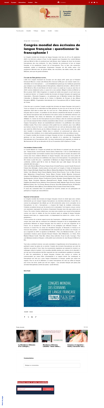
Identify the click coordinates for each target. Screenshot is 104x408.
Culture (56, 30)
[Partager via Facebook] (24, 317)
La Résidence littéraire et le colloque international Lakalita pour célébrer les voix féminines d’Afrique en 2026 (26, 345)
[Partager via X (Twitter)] (28, 317)
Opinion (43, 30)
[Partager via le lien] (35, 317)
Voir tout (86, 327)
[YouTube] (94, 2)
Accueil (76, 382)
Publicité (76, 396)
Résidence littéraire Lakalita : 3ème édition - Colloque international (52, 345)
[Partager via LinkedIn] (32, 317)
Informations (78, 389)
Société (50, 30)
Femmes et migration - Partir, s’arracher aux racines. (76, 345)
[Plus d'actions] (79, 41)
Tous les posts (19, 30)
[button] (86, 30)
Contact (76, 392)
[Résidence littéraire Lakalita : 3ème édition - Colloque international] (52, 336)
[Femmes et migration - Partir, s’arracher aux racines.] (77, 336)
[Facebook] (89, 2)
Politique (36, 30)
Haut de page (2, 400)
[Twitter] (92, 2)
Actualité (28, 30)
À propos (76, 386)
